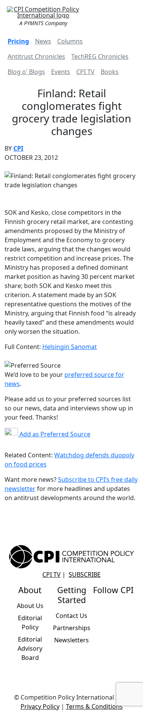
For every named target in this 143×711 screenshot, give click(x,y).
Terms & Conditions (94, 706)
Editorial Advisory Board (30, 648)
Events (60, 72)
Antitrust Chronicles (36, 56)
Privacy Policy (40, 706)
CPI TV (85, 72)
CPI (18, 148)
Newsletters (71, 640)
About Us (30, 606)
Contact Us (71, 615)
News (43, 41)
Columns (70, 41)
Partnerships (71, 628)
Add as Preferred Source (54, 434)
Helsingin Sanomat (69, 347)
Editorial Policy (30, 622)
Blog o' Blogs (26, 72)
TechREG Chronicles (100, 56)
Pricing (18, 41)
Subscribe (85, 574)
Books (110, 72)
